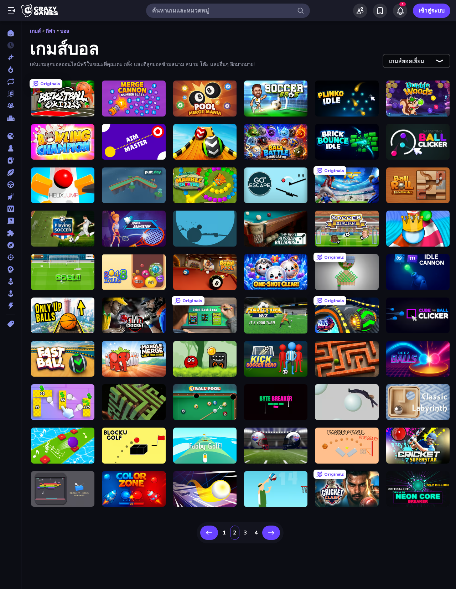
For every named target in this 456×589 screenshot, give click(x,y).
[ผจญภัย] (10, 245)
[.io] (10, 136)
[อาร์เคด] (10, 294)
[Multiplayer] (10, 106)
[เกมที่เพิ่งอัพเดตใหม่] (10, 82)
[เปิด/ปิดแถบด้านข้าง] (11, 10)
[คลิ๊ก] (10, 197)
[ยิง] (10, 257)
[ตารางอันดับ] (10, 118)
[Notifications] (400, 11)
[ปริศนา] (10, 233)
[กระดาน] (10, 148)
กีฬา (50, 31)
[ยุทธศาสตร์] (10, 269)
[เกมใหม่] (10, 57)
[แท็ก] (10, 324)
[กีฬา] (10, 172)
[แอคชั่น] (10, 306)
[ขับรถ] (10, 185)
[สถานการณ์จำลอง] (10, 281)
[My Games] (380, 11)
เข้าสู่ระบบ (432, 11)
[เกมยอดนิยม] (10, 69)
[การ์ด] (10, 160)
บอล (64, 31)
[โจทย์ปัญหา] (10, 221)
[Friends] (360, 11)
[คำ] (10, 209)
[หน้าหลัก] (10, 33)
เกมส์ (35, 31)
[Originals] (10, 94)
